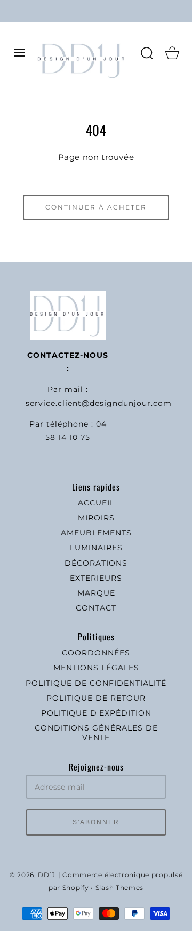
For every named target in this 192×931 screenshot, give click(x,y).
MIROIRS (96, 518)
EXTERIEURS (96, 578)
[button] (19, 53)
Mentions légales (96, 667)
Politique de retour (96, 698)
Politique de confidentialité (96, 683)
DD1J (46, 875)
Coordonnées (96, 652)
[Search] (147, 53)
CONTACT (96, 608)
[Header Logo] (83, 52)
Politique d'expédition (96, 713)
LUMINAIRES (96, 547)
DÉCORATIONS (96, 563)
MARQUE (96, 593)
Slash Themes (119, 888)
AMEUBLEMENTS (96, 532)
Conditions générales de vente (96, 732)
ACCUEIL (96, 503)
